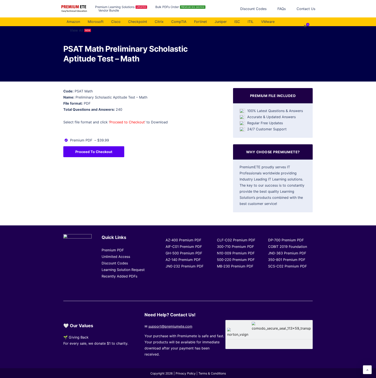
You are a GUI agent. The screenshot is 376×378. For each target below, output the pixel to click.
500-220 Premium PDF (236, 259)
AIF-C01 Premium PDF (184, 246)
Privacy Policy (186, 373)
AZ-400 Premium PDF (183, 240)
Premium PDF (113, 250)
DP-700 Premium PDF (286, 240)
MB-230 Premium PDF (235, 266)
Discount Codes (115, 263)
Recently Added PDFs (119, 276)
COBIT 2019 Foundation (287, 246)
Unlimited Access (116, 256)
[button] (367, 369)
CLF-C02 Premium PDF (236, 240)
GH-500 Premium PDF (184, 253)
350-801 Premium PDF (286, 259)
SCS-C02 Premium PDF (287, 266)
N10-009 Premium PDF (236, 253)
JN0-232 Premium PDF (184, 266)
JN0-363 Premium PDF (287, 253)
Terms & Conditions (212, 373)
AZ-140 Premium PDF (183, 259)
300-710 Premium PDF (235, 246)
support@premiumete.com (170, 326)
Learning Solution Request (123, 269)
